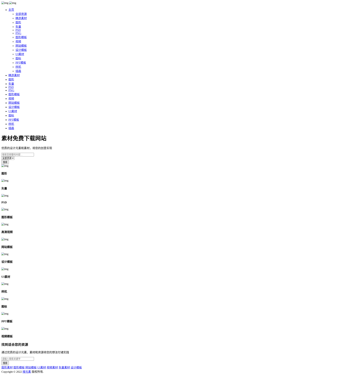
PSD (18, 30)
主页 (11, 9)
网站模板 (21, 45)
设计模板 (21, 49)
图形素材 (7, 367)
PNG (18, 33)
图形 (18, 22)
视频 (18, 41)
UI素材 (19, 54)
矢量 (18, 26)
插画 (18, 71)
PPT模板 (20, 62)
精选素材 (21, 18)
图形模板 (21, 37)
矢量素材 (64, 367)
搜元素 (27, 371)
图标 (18, 58)
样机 (18, 66)
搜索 (5, 162)
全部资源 (21, 14)
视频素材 (52, 367)
